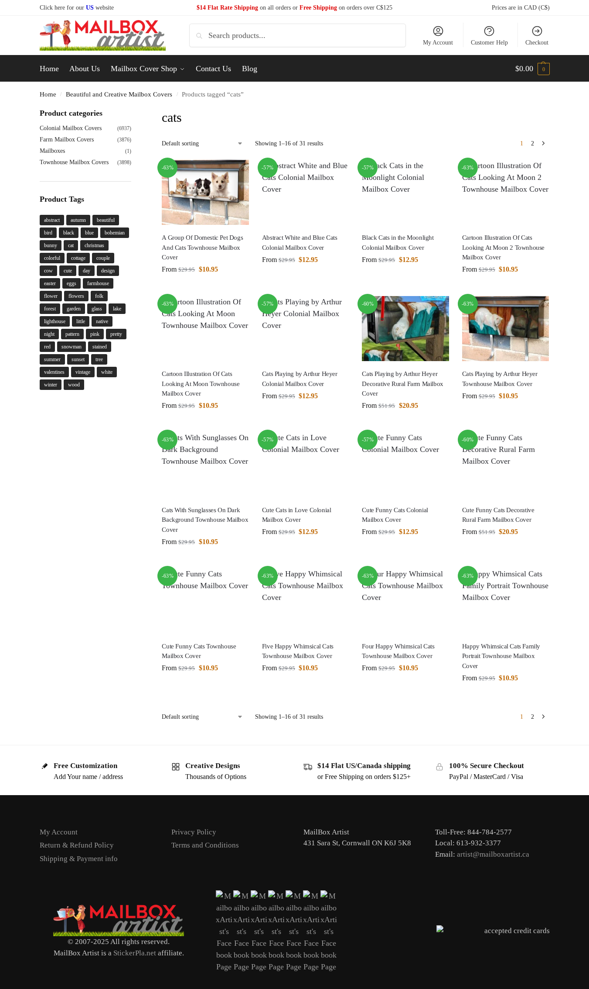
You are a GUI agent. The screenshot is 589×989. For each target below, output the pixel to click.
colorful (52, 258)
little (80, 321)
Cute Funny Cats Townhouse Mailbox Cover (199, 651)
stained (99, 347)
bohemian (115, 233)
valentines (54, 372)
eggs (71, 283)
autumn (78, 220)
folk (99, 296)
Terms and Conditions (205, 845)
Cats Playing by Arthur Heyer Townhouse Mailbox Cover (500, 378)
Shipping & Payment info (79, 859)
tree (99, 359)
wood (74, 385)
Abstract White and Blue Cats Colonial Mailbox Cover (299, 242)
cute (68, 271)
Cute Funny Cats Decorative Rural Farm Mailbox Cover (498, 515)
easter (50, 283)
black (68, 233)
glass (97, 309)
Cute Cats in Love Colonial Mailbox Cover (296, 515)
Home (48, 94)
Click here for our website (77, 7)
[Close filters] (133, 113)
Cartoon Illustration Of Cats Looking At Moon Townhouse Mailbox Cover (200, 383)
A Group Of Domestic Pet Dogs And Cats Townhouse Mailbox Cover (202, 247)
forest (50, 309)
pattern (72, 334)
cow (48, 271)
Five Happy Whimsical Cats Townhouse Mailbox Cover (298, 651)
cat (71, 245)
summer (52, 359)
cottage (78, 258)
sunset (78, 359)
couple (103, 258)
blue (89, 233)
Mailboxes (52, 151)
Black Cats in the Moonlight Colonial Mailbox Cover (397, 242)
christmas (94, 245)
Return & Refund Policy (77, 845)
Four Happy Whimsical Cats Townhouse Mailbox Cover (398, 651)
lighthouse (54, 321)
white (106, 372)
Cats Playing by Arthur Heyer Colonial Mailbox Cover (299, 378)
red (47, 347)
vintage (82, 372)
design (108, 271)
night (49, 334)
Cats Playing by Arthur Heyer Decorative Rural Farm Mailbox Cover (402, 383)
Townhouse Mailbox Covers (74, 162)
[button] (532, 68)
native (102, 321)
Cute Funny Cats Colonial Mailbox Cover (395, 515)
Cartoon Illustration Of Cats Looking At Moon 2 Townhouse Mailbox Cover (503, 247)
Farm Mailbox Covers (67, 139)
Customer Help (489, 42)
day (86, 271)
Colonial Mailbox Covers (71, 128)
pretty (116, 334)
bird (48, 233)
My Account (438, 42)
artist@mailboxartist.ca (493, 854)
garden (74, 309)
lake (117, 309)
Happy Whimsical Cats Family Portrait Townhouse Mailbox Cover (501, 656)
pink (94, 334)
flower (51, 296)
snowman (71, 347)
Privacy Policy (193, 832)
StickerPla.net (134, 953)
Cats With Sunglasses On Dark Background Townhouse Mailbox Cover (205, 520)
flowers (76, 296)
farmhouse (98, 283)
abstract (52, 220)
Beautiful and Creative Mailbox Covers (119, 94)
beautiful (106, 220)
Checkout (536, 42)
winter (50, 385)
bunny (50, 245)
